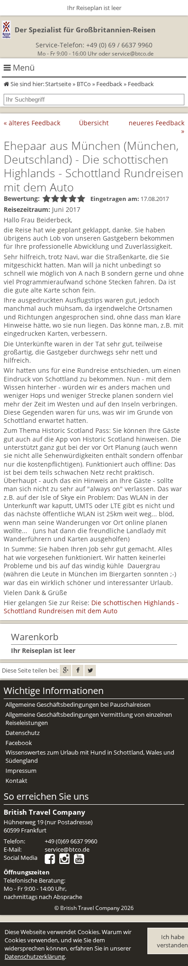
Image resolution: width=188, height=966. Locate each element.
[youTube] (81, 861)
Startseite (58, 84)
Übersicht (94, 122)
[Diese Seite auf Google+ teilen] (65, 670)
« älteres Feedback (32, 122)
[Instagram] (66, 861)
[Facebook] (52, 861)
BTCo (84, 84)
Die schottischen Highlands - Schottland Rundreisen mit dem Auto (91, 606)
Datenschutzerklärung (35, 956)
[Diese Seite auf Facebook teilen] (78, 670)
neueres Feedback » (156, 126)
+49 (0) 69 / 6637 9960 (119, 45)
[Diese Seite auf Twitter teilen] (90, 670)
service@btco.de (133, 53)
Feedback (109, 84)
